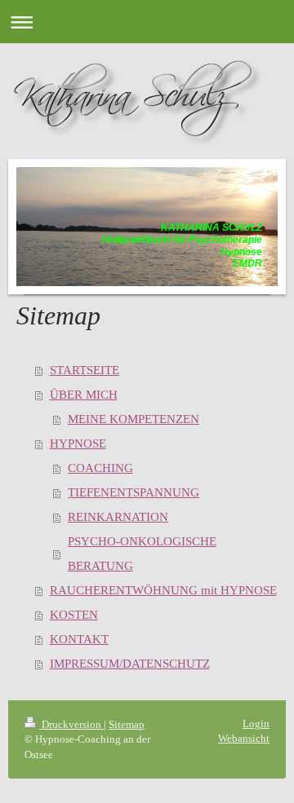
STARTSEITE (84, 370)
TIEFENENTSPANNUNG (133, 492)
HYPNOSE (78, 443)
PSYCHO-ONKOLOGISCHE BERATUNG (142, 553)
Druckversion (71, 724)
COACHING (100, 467)
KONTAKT (79, 639)
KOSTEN (74, 614)
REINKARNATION (118, 516)
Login (256, 723)
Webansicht (244, 738)
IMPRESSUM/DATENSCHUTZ (130, 663)
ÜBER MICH (84, 394)
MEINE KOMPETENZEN (133, 419)
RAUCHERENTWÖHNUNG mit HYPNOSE (163, 590)
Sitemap (127, 724)
